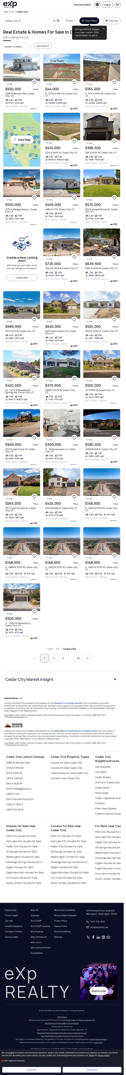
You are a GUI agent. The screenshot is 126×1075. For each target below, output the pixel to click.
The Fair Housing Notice (97, 1039)
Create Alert (22, 277)
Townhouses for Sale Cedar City (69, 773)
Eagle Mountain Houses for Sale (25, 872)
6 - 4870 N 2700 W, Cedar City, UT (101, 509)
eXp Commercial (39, 937)
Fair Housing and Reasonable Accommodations (62, 1023)
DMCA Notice (62, 1017)
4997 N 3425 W (15, 809)
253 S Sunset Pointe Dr (19, 799)
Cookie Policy (60, 926)
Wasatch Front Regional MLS (68, 703)
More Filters (91, 20)
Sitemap (58, 937)
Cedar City (69, 649)
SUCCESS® (36, 921)
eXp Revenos (37, 931)
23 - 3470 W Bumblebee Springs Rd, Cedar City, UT (19, 391)
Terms (91, 1055)
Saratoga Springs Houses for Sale (25, 862)
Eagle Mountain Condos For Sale (70, 872)
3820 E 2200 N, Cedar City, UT (101, 331)
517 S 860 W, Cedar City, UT (100, 390)
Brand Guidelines (62, 931)
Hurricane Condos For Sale (66, 877)
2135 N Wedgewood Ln (19, 788)
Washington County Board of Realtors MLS (75, 730)
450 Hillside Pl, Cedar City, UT (61, 508)
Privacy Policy (60, 921)
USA (49, 649)
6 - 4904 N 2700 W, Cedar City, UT (101, 568)
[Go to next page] (88, 658)
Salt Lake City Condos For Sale (68, 841)
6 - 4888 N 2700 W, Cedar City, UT (21, 568)
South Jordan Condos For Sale (68, 883)
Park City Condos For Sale (66, 836)
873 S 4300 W (14, 773)
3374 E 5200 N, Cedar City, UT (61, 152)
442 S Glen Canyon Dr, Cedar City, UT (60, 332)
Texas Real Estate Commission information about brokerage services (62, 1033)
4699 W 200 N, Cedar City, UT (101, 449)
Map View (113, 20)
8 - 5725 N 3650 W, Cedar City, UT (61, 94)
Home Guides (11, 937)
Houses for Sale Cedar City (66, 762)
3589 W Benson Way (18, 762)
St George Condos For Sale (66, 851)
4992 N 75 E (13, 794)
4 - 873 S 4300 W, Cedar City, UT (100, 94)
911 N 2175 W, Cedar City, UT (20, 331)
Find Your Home (82, 4)
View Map (24, 139)
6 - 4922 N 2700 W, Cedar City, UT (61, 568)
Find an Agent (11, 915)
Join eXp (9, 921)
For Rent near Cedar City (65, 778)
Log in (107, 4)
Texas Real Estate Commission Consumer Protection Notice (62, 1036)
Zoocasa (35, 915)
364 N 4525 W (14, 783)
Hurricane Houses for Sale (21, 877)
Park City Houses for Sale (21, 836)
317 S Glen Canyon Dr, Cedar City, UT (20, 509)
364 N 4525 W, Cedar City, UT (101, 152)
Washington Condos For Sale (68, 856)
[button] (62, 679)
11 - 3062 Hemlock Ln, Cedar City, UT (60, 450)
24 (78, 658)
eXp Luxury (36, 942)
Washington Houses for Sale (22, 856)
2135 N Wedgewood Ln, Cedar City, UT (21, 210)
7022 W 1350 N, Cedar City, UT (61, 268)
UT (57, 649)
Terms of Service (85, 1020)
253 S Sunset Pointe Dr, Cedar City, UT (101, 210)
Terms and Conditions (64, 910)
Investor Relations (13, 926)
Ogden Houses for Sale (19, 867)
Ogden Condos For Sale (64, 867)
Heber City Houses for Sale (21, 846)
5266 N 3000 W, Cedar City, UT (60, 391)
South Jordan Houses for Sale (23, 883)
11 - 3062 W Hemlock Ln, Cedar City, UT (18, 624)
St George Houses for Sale (21, 851)
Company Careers (14, 931)
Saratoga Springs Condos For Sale (70, 862)
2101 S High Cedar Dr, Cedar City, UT (20, 450)
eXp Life (34, 910)
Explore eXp (10, 910)
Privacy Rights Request (65, 915)
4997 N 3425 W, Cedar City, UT (101, 268)
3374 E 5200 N (14, 778)
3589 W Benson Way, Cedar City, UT (20, 94)
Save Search (43, 45)
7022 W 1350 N (14, 804)
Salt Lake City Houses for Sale (23, 841)
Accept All (31, 1070)
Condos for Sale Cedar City (66, 768)
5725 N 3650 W (15, 768)
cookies (11, 1053)
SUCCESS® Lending (40, 926)
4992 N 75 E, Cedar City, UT (60, 209)
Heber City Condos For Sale (67, 846)
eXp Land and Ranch (41, 948)
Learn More (98, 1042)
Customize (92, 1070)
